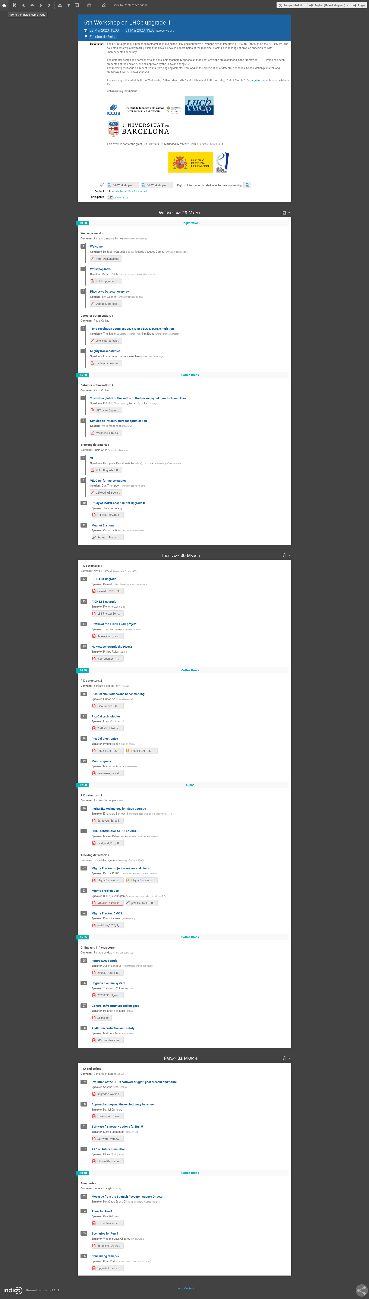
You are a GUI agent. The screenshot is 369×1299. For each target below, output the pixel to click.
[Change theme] (91, 5)
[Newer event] (41, 5)
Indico (45, 1290)
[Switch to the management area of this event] (103, 5)
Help (179, 1288)
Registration (257, 80)
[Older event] (23, 5)
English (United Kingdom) (330, 5)
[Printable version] (60, 5)
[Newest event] (49, 5)
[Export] (79, 5)
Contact (189, 1288)
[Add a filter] (68, 5)
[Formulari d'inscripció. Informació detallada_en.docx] (247, 185)
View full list (122, 197)
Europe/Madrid (293, 5)
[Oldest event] (15, 5)
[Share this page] (362, 1290)
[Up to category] (32, 5)
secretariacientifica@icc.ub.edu (129, 191)
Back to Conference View (130, 5)
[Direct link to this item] (207, 213)
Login (361, 5)
